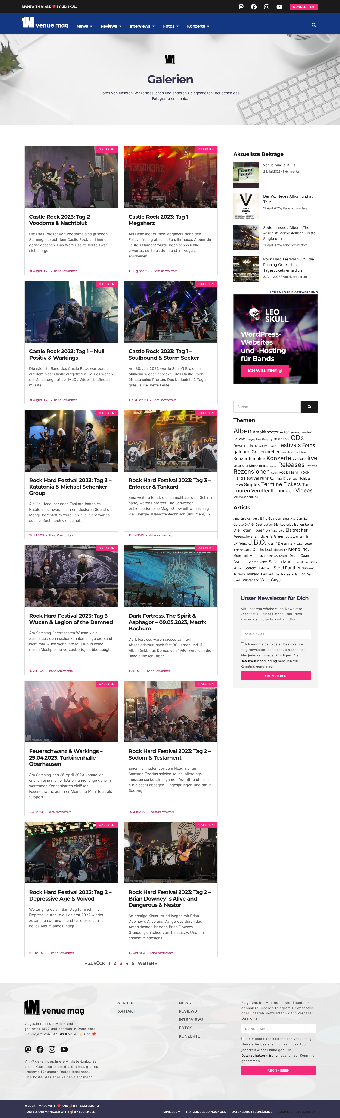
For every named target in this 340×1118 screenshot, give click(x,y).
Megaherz (280, 549)
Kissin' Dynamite (280, 543)
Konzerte (278, 458)
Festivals (289, 444)
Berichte (239, 439)
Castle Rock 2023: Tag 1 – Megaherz (160, 220)
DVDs (257, 446)
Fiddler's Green (271, 536)
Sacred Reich (258, 562)
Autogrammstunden (296, 432)
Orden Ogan (299, 556)
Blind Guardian (271, 518)
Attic (256, 518)
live (312, 458)
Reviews (311, 466)
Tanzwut (266, 574)
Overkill (240, 561)
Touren (241, 490)
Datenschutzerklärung (259, 661)
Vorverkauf (239, 497)
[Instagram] (266, 6)
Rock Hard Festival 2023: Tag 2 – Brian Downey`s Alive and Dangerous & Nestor (170, 898)
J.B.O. (257, 542)
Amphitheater (266, 431)
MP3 (245, 466)
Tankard (252, 574)
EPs (264, 446)
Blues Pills (289, 518)
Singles (252, 484)
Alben (242, 431)
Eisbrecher (297, 530)
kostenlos (299, 459)
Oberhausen (270, 466)
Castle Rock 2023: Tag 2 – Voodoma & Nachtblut (61, 220)
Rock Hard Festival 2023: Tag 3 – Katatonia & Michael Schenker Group (70, 486)
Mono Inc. (298, 549)
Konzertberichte (249, 458)
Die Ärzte (271, 530)
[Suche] (309, 407)
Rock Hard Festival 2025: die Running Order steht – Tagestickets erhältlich (288, 265)
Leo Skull (59, 1034)
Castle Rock (282, 439)
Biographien (254, 439)
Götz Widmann (295, 536)
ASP (249, 518)
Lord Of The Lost (258, 549)
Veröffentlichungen (272, 490)
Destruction (264, 524)
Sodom (250, 568)
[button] (314, 25)
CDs (297, 438)
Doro (281, 530)
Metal (237, 466)
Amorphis (239, 518)
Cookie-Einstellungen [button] (296, 1112)
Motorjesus (258, 555)
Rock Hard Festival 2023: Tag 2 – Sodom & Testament (170, 754)
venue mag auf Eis (279, 165)
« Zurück (95, 963)
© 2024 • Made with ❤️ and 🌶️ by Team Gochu (61, 1106)
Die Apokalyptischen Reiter (293, 524)
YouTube (252, 497)
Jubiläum (300, 452)
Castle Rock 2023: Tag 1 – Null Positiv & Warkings (66, 354)
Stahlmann (265, 568)
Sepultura (302, 562)
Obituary (272, 555)
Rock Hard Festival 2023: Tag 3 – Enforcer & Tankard (170, 483)
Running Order (281, 478)
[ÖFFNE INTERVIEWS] (153, 26)
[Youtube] (279, 6)
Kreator (298, 543)
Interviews (288, 452)
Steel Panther (287, 567)
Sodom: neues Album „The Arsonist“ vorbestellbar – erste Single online (289, 233)
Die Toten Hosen (249, 530)
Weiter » (147, 963)
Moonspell (240, 555)
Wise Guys (270, 579)
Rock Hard (288, 472)
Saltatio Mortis (281, 561)
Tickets (292, 484)
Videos (304, 490)
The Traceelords (285, 574)
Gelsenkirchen (266, 451)
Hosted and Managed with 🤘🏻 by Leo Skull (59, 1112)
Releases (291, 464)
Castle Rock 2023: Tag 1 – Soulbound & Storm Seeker (164, 354)
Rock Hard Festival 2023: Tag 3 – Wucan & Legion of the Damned (71, 619)
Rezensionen (251, 471)
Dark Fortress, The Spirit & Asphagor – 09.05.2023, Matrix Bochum (167, 622)
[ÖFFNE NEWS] (91, 26)
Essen (272, 446)
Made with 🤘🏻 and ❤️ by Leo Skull (49, 6)
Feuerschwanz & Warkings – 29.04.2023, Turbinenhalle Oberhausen (65, 757)
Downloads (243, 446)
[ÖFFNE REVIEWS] (120, 26)
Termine (271, 484)
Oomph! (283, 555)
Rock (274, 472)
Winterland (251, 580)
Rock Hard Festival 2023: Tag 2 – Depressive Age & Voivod (70, 895)
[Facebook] (254, 6)
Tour (306, 484)
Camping (267, 439)
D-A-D (249, 524)
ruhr (264, 478)
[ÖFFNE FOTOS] (178, 26)
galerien (241, 451)
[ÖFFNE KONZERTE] (208, 26)
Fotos (308, 445)
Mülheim (255, 466)
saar (295, 478)
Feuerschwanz (245, 536)
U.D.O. (302, 574)
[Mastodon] (241, 6)
